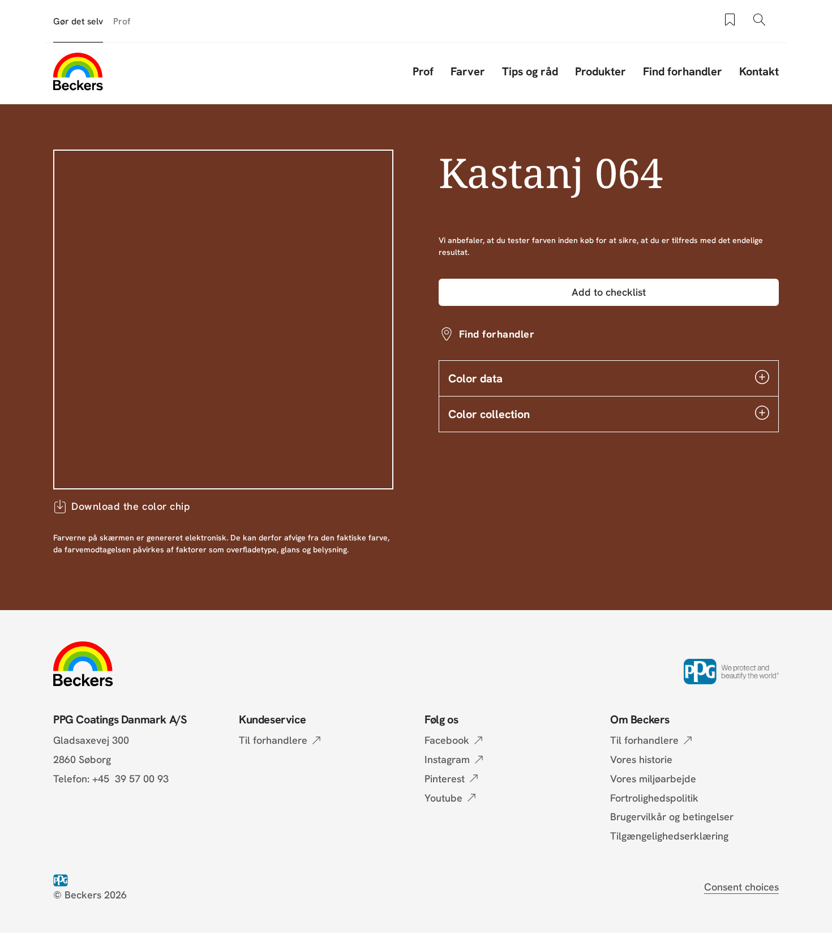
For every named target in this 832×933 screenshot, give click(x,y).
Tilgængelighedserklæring (669, 835)
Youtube (443, 797)
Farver (468, 71)
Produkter (600, 71)
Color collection (489, 414)
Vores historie (641, 759)
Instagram (447, 759)
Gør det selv (78, 21)
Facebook (446, 740)
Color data (475, 378)
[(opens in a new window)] (62, 879)
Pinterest (444, 778)
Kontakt (759, 71)
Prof (121, 21)
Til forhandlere (273, 740)
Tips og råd (530, 71)
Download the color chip (130, 506)
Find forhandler (682, 71)
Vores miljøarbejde (653, 778)
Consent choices (741, 886)
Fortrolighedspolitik (654, 797)
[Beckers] (78, 71)
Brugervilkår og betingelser (672, 816)
